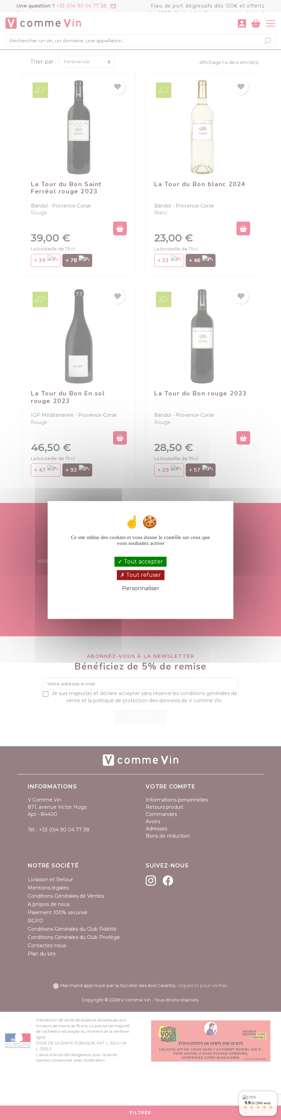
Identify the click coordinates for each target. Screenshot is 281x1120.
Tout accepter (142, 561)
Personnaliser (140, 588)
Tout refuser (143, 575)
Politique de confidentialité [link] (140, 600)
